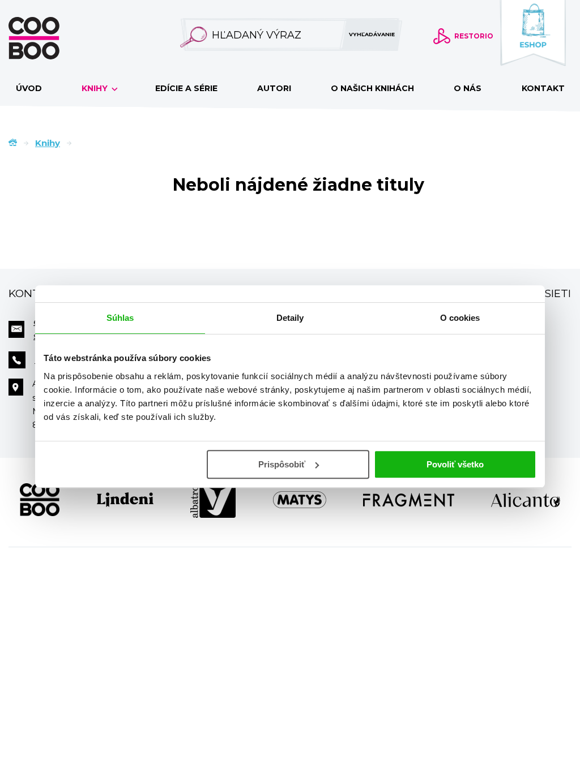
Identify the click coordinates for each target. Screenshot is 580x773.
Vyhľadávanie (372, 34)
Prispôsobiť (281, 464)
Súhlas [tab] (120, 318)
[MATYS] (300, 499)
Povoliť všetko (455, 464)
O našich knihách (372, 88)
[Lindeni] (125, 499)
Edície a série (186, 88)
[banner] (52, 38)
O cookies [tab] (460, 318)
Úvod (29, 88)
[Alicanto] (526, 499)
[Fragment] (409, 499)
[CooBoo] (39, 499)
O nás (467, 88)
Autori (274, 88)
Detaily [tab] (290, 318)
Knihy (96, 88)
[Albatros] (213, 499)
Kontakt (543, 88)
